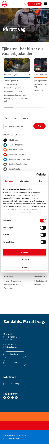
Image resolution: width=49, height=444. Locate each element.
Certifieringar (39, 284)
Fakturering (8, 288)
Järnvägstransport (40, 81)
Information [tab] (24, 181)
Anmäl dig (15, 383)
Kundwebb (14, 362)
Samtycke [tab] (9, 181)
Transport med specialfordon (14, 88)
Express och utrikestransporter (15, 95)
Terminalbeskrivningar (11, 284)
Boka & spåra (34, 4)
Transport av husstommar (13, 91)
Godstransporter (10, 81)
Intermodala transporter (12, 281)
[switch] (43, 228)
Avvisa (24, 267)
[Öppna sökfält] (25, 4)
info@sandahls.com (10, 347)
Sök (39, 126)
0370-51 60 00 (9, 344)
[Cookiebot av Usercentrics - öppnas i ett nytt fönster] (36, 174)
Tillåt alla (24, 252)
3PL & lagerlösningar (11, 84)
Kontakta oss (15, 354)
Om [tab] (40, 181)
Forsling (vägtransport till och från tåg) (16, 99)
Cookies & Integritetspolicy (12, 438)
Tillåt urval (24, 260)
